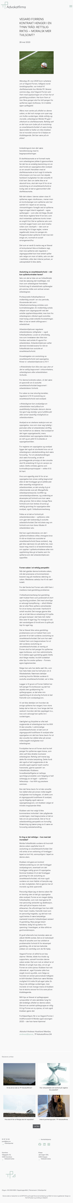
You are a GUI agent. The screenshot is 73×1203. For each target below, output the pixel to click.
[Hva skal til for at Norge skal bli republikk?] (19, 1108)
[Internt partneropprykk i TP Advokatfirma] (54, 1108)
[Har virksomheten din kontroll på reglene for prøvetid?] (54, 1077)
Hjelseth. (45, 1198)
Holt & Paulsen (29, 1198)
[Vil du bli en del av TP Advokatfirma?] (19, 1077)
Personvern (33, 1190)
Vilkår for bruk (52, 1196)
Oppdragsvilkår (22, 1190)
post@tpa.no (6, 1141)
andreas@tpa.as (26, 1034)
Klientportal (42, 1190)
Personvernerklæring (39, 1196)
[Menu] (71, 6)
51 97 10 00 (6, 1139)
